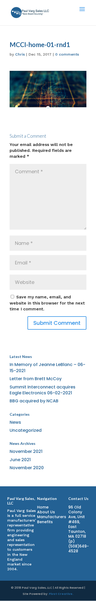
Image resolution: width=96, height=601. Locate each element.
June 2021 (20, 460)
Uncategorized (26, 430)
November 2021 (26, 451)
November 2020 (27, 468)
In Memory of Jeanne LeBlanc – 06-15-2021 (47, 367)
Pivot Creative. (61, 594)
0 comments (67, 54)
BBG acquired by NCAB (34, 401)
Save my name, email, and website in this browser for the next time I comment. (47, 302)
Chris (20, 54)
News (15, 422)
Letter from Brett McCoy (36, 379)
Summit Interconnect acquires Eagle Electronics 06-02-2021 (42, 390)
